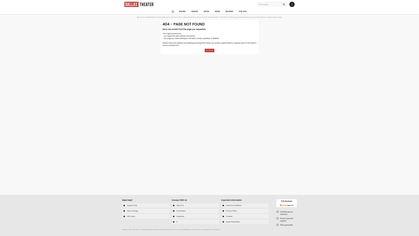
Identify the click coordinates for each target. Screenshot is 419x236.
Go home (209, 50)
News (217, 11)
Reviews (229, 11)
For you (243, 11)
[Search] (284, 4)
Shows (182, 11)
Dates (206, 11)
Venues (194, 11)
